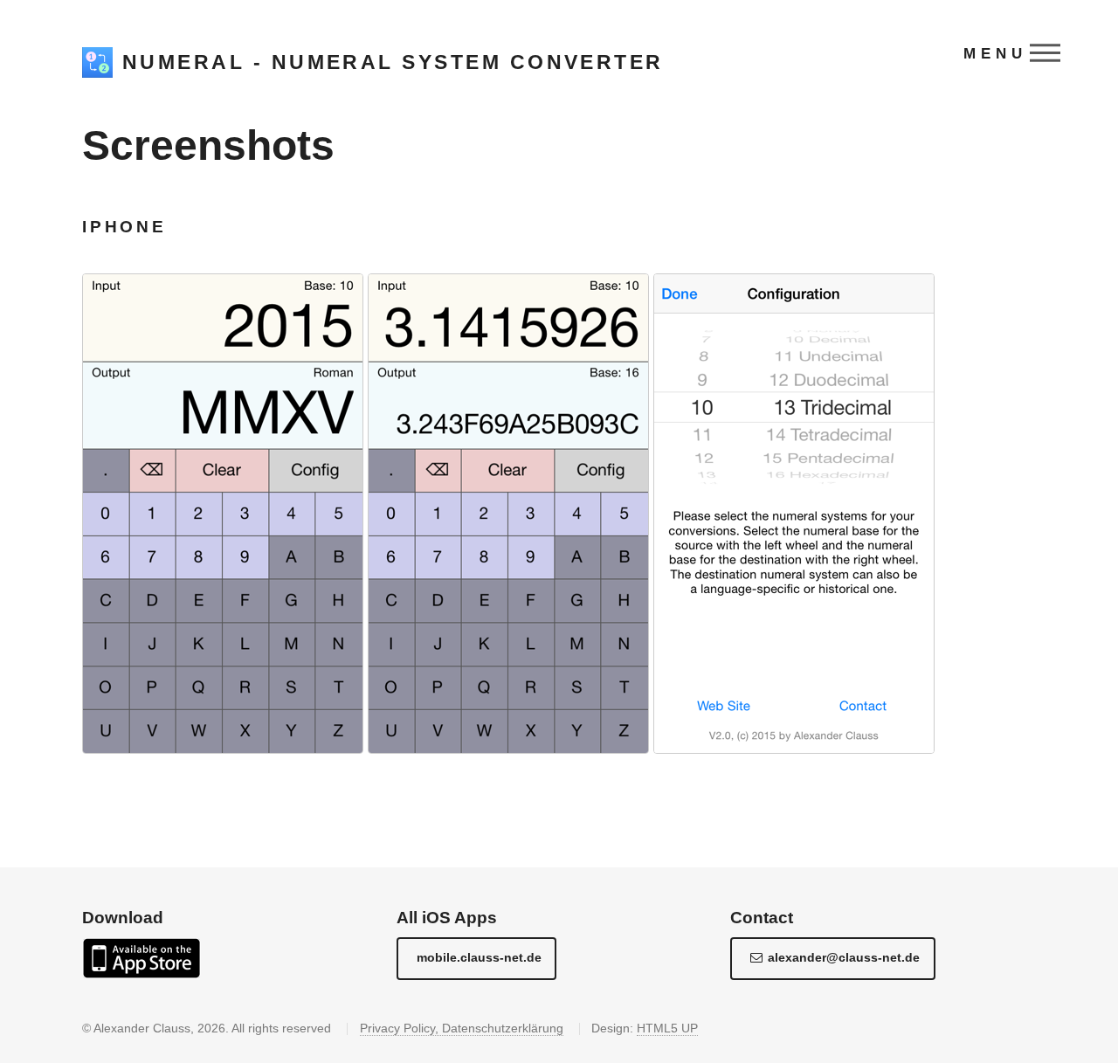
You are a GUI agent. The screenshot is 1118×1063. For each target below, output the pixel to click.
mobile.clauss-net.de (479, 957)
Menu (995, 53)
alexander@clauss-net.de (844, 957)
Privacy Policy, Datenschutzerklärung (461, 1028)
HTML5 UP (667, 1028)
